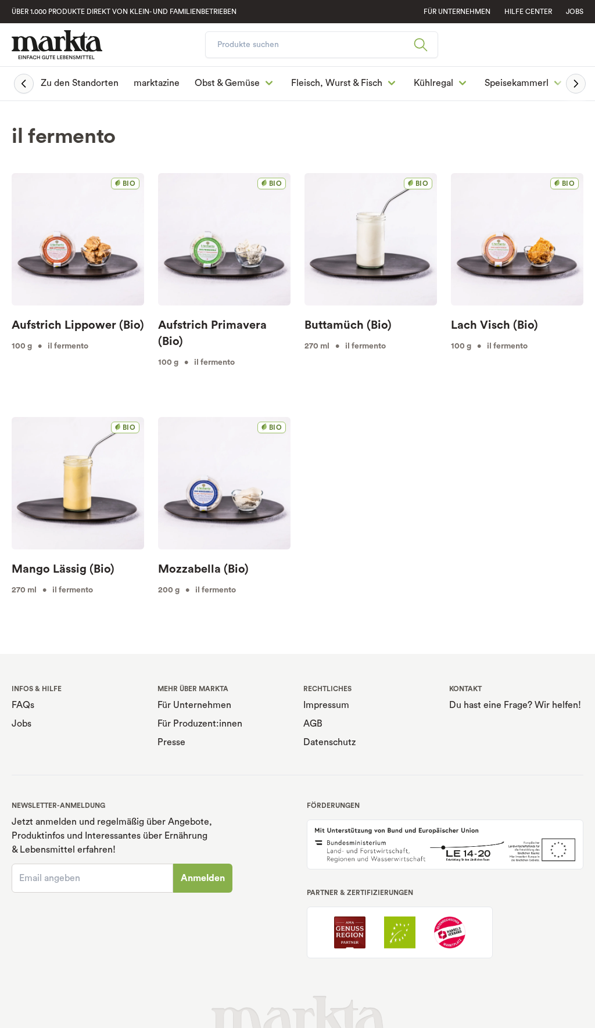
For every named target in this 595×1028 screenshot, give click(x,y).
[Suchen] (425, 44)
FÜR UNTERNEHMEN (457, 11)
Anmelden (203, 878)
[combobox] (321, 44)
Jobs (574, 11)
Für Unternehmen (194, 705)
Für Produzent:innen (199, 723)
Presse (171, 742)
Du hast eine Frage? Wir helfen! (515, 705)
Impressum (326, 705)
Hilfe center (528, 11)
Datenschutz (329, 742)
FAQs (23, 705)
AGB (312, 723)
